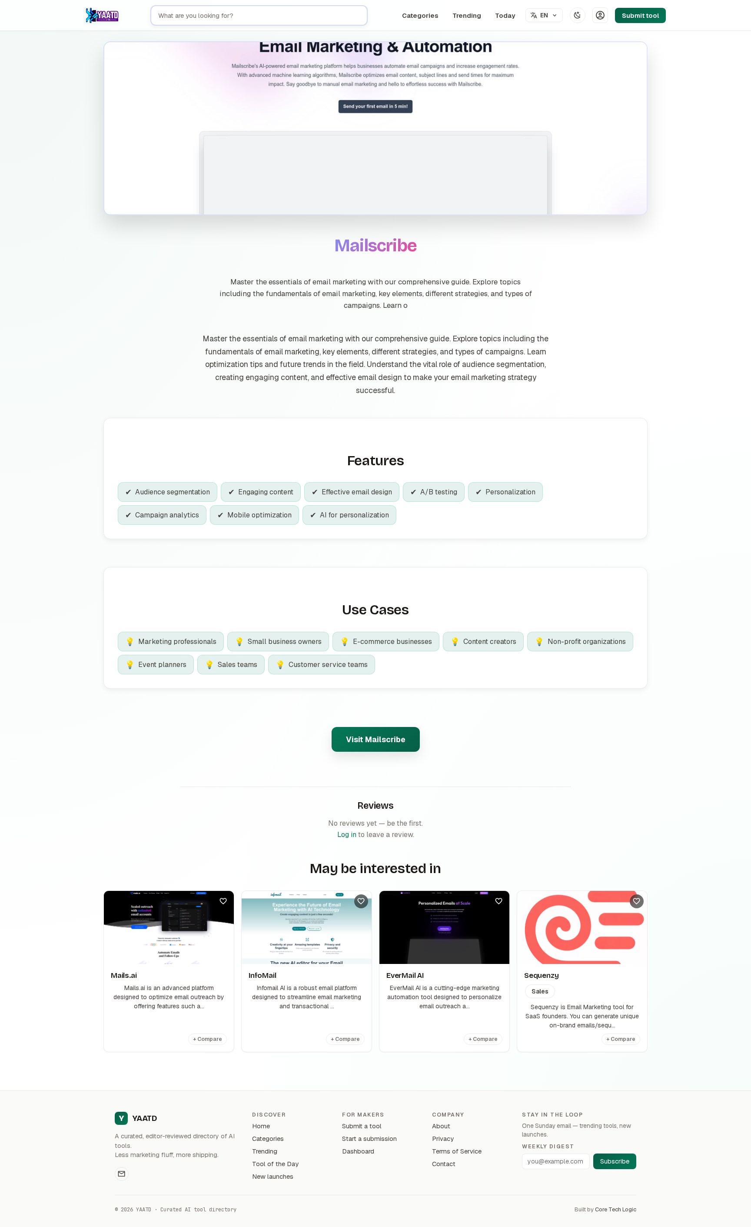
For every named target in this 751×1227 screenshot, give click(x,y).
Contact (443, 1164)
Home (261, 1126)
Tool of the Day (275, 1164)
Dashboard (358, 1151)
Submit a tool (362, 1126)
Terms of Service (457, 1151)
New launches (272, 1176)
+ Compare (207, 1039)
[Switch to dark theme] (577, 15)
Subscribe (614, 1161)
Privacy (443, 1138)
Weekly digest (548, 1146)
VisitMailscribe (375, 739)
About (441, 1126)
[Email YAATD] (122, 1174)
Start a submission (369, 1138)
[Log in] (600, 15)
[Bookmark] (223, 901)
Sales (540, 991)
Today (505, 15)
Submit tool (640, 15)
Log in (346, 834)
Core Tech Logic (615, 1209)
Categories (420, 15)
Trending (466, 15)
